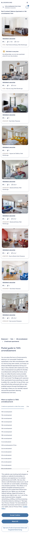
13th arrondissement (6, 422)
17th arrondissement (6, 432)
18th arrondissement (6, 435)
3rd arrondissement (6, 452)
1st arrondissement (6, 442)
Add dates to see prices (9, 38)
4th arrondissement (6, 455)
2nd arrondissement (6, 448)
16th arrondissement (6, 428)
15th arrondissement (6, 425)
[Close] (27, 471)
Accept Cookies (15, 515)
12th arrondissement (6, 418)
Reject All (15, 521)
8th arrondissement (6, 468)
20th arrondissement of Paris (8, 445)
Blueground (4, 339)
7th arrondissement (6, 465)
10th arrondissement (6, 412)
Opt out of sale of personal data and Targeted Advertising (15, 529)
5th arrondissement (6, 458)
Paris (11, 339)
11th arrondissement (6, 415)
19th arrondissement (6, 438)
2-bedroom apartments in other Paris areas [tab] (12, 406)
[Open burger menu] (27, 2)
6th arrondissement (6, 462)
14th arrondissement (21, 339)
